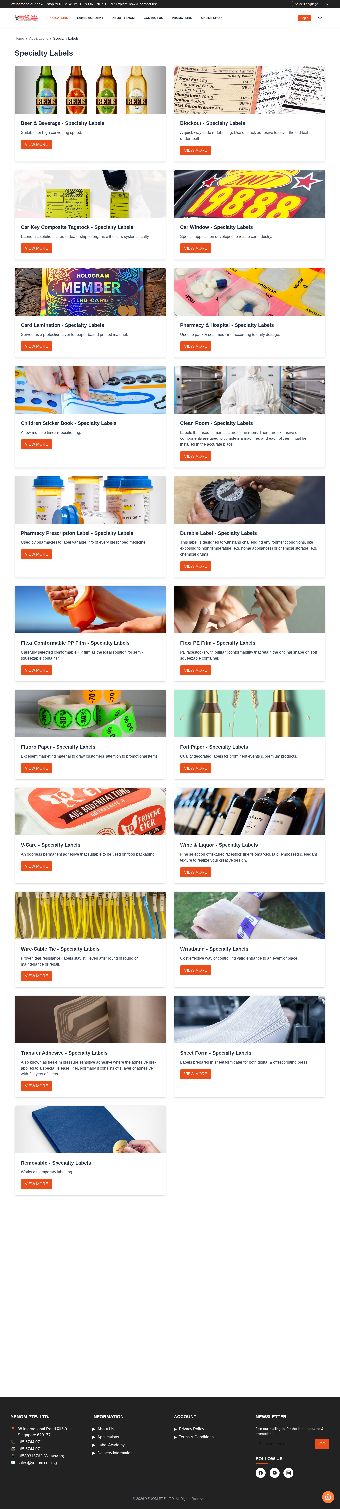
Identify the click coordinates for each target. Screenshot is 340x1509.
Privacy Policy (189, 1429)
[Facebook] (261, 1473)
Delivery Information (112, 1453)
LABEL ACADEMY (90, 18)
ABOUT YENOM (123, 18)
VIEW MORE (36, 144)
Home (19, 38)
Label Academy (108, 1445)
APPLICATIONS (57, 18)
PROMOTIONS (182, 18)
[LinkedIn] (288, 1473)
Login (304, 18)
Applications (38, 38)
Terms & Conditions (194, 1437)
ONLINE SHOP (211, 18)
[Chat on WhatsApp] (328, 1497)
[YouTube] (275, 1473)
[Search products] (320, 18)
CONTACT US (153, 18)
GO (322, 1444)
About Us (103, 1429)
